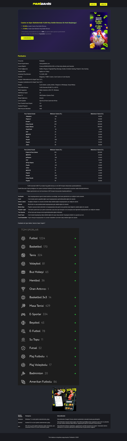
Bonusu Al (27, 38)
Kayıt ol (93, 4)
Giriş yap (103, 4)
